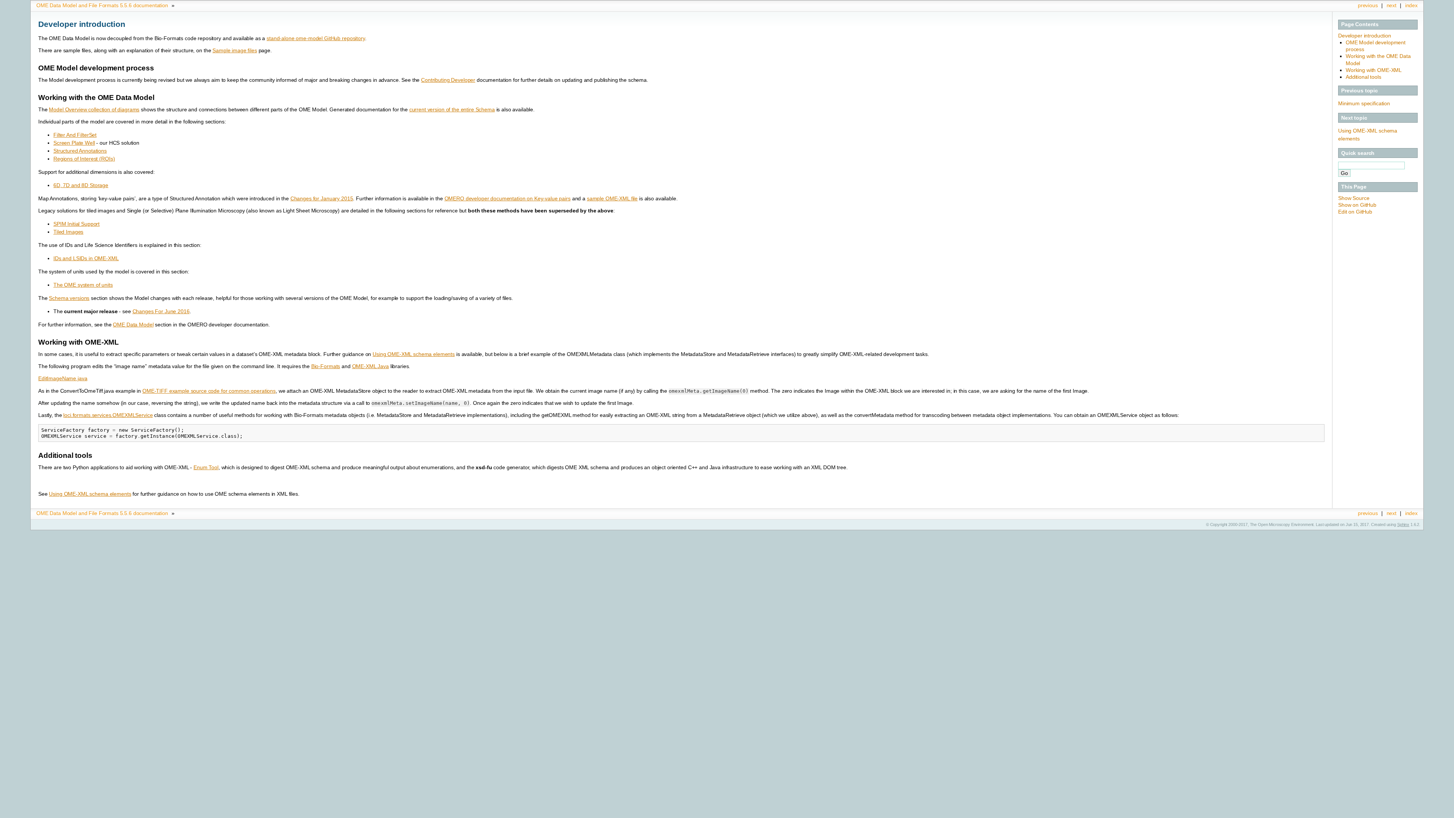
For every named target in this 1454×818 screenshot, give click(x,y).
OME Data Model (133, 325)
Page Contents (1360, 24)
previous (1368, 5)
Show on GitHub (1357, 205)
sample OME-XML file (612, 198)
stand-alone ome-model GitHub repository (316, 38)
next (1391, 5)
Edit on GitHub (1355, 212)
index (1411, 5)
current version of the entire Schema (452, 109)
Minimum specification (1364, 103)
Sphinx (1403, 524)
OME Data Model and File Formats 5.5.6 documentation (102, 5)
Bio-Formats (325, 366)
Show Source (1353, 198)
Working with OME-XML (1374, 70)
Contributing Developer (448, 80)
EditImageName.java (62, 378)
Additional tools (1363, 77)
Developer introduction (1364, 36)
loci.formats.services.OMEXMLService (108, 415)
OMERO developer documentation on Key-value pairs (508, 198)
